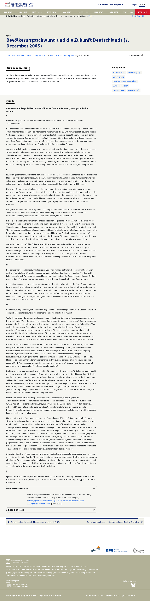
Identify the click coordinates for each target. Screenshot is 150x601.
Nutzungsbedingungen (17, 595)
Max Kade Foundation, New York (42, 575)
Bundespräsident (120, 85)
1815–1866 (36, 12)
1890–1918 (66, 12)
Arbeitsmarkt (119, 72)
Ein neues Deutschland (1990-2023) (32, 55)
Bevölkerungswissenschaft (125, 81)
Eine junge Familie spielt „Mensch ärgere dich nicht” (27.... (36, 522)
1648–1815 (22, 12)
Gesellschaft (133, 90)
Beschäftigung (134, 72)
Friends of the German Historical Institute (46, 569)
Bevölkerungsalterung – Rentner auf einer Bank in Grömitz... (113, 522)
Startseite (10, 55)
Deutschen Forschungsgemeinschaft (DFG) (51, 572)
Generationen (119, 90)
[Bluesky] (133, 585)
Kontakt (33, 595)
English (135, 5)
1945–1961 (113, 12)
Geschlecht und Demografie (62, 55)
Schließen (138, 16)
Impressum (44, 595)
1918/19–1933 (82, 12)
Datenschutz (57, 595)
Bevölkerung (118, 77)
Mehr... (91, 16)
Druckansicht (134, 55)
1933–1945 (98, 12)
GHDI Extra (103, 4)
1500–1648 (7, 12)
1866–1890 (51, 12)
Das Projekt (115, 4)
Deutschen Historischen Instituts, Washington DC (48, 566)
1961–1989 (128, 12)
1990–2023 (142, 12)
